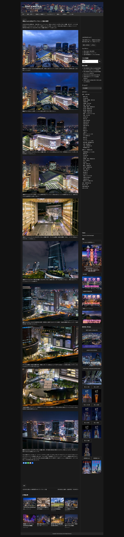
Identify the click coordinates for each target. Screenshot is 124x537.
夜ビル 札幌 (86, 440)
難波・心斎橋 (86, 165)
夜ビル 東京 (86, 422)
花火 (84, 139)
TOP (23, 14)
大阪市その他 (86, 177)
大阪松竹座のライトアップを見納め (91, 76)
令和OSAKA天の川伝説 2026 (89, 75)
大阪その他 (85, 120)
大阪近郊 (85, 179)
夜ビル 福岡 (96, 404)
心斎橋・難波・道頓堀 (88, 106)
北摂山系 (85, 123)
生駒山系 (85, 122)
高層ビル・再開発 (39, 14)
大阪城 (84, 101)
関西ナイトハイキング (88, 308)
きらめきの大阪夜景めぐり (88, 242)
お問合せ (65, 14)
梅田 (24, 485)
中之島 (84, 98)
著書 (58, 14)
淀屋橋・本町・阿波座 (88, 158)
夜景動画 (85, 147)
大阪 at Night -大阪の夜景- (89, 51)
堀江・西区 (85, 168)
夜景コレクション (87, 134)
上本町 (84, 170)
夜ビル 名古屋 (87, 404)
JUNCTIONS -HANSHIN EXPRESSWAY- (92, 368)
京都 (84, 127)
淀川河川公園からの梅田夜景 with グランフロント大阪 (35, 489)
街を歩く (84, 184)
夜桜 (84, 137)
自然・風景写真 (85, 183)
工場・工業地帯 (86, 145)
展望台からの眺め (87, 180)
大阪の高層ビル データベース (89, 52)
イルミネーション (87, 140)
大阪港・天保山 (86, 111)
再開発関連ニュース (87, 152)
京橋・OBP (85, 105)
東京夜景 (85, 274)
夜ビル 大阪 (86, 386)
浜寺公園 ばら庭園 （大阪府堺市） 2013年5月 (68, 489)
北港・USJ (85, 115)
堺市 (84, 118)
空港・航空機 (86, 144)
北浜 (84, 157)
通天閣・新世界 (86, 110)
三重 (84, 132)
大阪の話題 (84, 186)
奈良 (84, 128)
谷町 (84, 162)
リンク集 (71, 14)
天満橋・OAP (86, 103)
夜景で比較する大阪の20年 (92, 330)
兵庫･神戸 (85, 125)
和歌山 (84, 130)
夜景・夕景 (29, 14)
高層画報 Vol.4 (96, 458)
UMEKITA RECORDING (92, 350)
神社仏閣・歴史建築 (87, 142)
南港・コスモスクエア (88, 113)
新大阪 (84, 172)
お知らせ (84, 188)
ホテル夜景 (85, 135)
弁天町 (84, 117)
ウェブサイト (50, 14)
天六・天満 (85, 160)
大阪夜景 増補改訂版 (87, 291)
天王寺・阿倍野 (86, 108)
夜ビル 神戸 (96, 386)
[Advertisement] (37, 475)
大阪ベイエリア (86, 175)
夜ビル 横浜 (96, 422)
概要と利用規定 (86, 45)
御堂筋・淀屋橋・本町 (88, 100)
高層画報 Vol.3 (87, 458)
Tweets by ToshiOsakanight (88, 235)
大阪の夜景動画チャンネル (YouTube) (91, 54)
